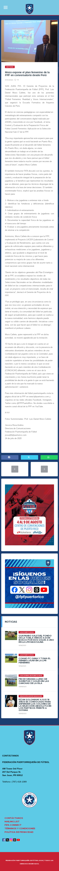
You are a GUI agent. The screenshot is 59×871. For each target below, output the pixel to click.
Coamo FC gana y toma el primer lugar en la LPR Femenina (35, 660)
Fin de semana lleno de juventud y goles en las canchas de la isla (34, 681)
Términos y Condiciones (20, 828)
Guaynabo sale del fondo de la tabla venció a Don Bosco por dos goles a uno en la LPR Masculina (36, 638)
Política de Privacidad (19, 832)
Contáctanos (14, 818)
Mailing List (12, 821)
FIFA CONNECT (13, 825)
